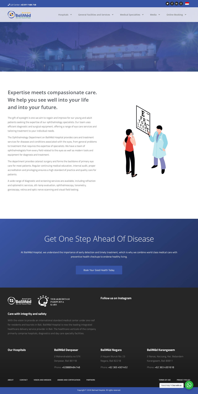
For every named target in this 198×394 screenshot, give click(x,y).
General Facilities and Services (94, 14)
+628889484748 (71, 367)
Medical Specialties (130, 14)
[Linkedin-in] (176, 3)
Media (153, 14)
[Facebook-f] (172, 3)
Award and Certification (68, 380)
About (10, 380)
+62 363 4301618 (164, 367)
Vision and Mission (42, 380)
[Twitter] (167, 3)
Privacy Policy (183, 380)
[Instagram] (181, 3)
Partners (90, 380)
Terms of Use (165, 380)
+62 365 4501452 (118, 367)
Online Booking (175, 14)
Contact (24, 380)
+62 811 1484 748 (28, 4)
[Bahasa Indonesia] (186, 3)
